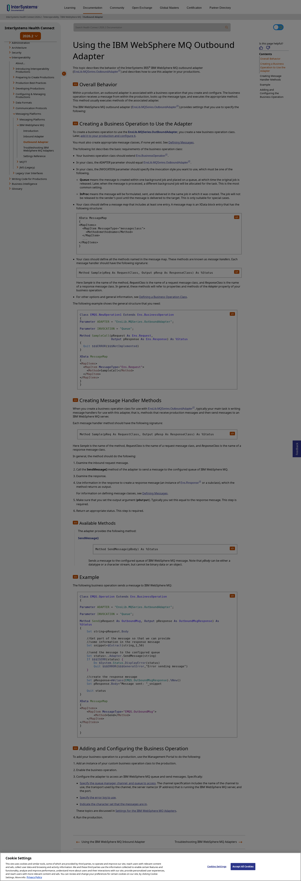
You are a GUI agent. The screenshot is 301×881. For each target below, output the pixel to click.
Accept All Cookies (243, 866)
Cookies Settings (216, 866)
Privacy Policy (34, 877)
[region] (150, 867)
